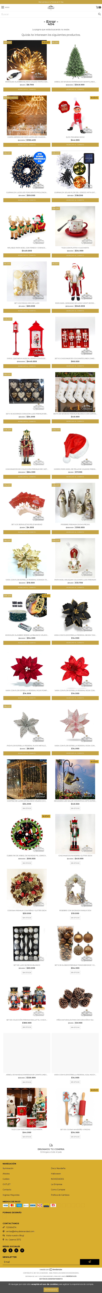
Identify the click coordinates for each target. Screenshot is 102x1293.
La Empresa (56, 1184)
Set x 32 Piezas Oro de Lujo (26, 303)
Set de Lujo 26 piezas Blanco (27, 965)
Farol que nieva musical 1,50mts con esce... (27, 358)
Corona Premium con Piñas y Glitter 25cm (26, 910)
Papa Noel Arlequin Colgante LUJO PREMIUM (75, 580)
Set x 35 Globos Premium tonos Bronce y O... (75, 965)
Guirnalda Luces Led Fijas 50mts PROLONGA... (27, 192)
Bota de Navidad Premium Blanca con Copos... (75, 414)
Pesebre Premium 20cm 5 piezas (75, 524)
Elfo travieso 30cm (75, 137)
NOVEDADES (57, 1179)
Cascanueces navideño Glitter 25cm (75, 856)
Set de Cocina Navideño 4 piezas (75, 1129)
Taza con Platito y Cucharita (75, 248)
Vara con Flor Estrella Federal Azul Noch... (75, 1075)
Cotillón (6, 1179)
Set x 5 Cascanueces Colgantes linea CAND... (75, 358)
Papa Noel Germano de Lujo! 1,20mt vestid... (75, 303)
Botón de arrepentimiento (51, 1279)
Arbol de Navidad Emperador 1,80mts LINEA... (75, 82)
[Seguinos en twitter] (16, 1250)
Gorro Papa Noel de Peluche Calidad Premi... (75, 469)
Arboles (6, 1173)
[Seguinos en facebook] (10, 1250)
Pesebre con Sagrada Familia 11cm (75, 910)
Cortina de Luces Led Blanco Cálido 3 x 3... (27, 801)
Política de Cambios (60, 1195)
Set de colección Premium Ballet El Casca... (26, 1020)
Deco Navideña (58, 1168)
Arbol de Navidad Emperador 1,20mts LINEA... (27, 1075)
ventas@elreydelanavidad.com (20, 1231)
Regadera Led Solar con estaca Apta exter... (75, 801)
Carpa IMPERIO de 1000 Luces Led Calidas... (26, 137)
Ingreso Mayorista (11, 1195)
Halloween (56, 1173)
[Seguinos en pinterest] (22, 1250)
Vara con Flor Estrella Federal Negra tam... (75, 635)
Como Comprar (58, 1189)
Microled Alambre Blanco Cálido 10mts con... (26, 82)
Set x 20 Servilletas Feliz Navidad (26, 524)
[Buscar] (99, 14)
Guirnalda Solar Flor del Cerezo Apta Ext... (75, 192)
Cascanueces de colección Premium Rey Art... (27, 469)
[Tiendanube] (51, 1270)
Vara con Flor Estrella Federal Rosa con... (75, 746)
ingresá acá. (71, 1276)
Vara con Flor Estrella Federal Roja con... (75, 690)
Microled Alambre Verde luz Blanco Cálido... (26, 635)
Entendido (51, 1290)
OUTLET (6, 1184)
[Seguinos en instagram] (5, 1250)
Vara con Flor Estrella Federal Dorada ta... (27, 580)
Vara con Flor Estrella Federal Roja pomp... (27, 690)
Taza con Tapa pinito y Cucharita (26, 1129)
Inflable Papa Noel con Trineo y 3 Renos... (26, 248)
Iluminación (8, 1168)
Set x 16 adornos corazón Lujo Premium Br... (27, 414)
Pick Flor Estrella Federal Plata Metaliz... (27, 746)
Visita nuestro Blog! (15, 1235)
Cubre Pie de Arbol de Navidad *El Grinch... (27, 856)
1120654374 (11, 1227)
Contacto (7, 1189)
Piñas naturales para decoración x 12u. (75, 1020)
